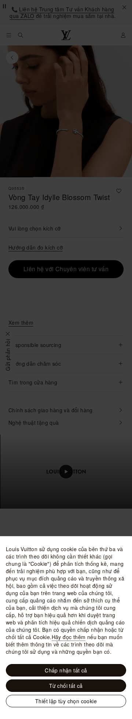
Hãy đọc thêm (69, 637)
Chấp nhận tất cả (66, 670)
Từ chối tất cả (66, 685)
